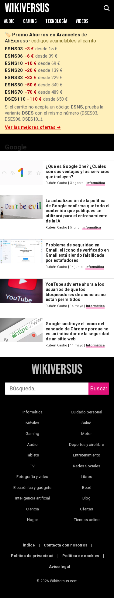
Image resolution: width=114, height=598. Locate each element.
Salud (86, 423)
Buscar (98, 388)
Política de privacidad (32, 555)
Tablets (32, 455)
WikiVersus (57, 370)
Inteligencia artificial (32, 498)
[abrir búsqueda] (106, 8)
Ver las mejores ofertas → (33, 127)
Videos (82, 21)
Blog (86, 498)
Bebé (86, 487)
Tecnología (56, 21)
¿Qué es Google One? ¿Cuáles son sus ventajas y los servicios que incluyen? (77, 171)
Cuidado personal (86, 412)
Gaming (30, 21)
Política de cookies (80, 555)
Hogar (32, 519)
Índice (29, 545)
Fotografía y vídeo (32, 476)
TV (32, 466)
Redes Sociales (86, 466)
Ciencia (32, 509)
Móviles (32, 423)
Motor (86, 433)
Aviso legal (59, 566)
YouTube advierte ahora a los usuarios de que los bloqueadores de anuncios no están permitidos (76, 292)
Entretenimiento (86, 455)
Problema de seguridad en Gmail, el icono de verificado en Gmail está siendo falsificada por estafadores (77, 252)
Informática (95, 183)
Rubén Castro (56, 183)
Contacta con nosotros (65, 545)
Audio (10, 21)
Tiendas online (86, 519)
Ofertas (86, 509)
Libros (86, 476)
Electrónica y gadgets (32, 487)
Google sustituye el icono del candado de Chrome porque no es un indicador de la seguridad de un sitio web (77, 331)
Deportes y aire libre (86, 444)
